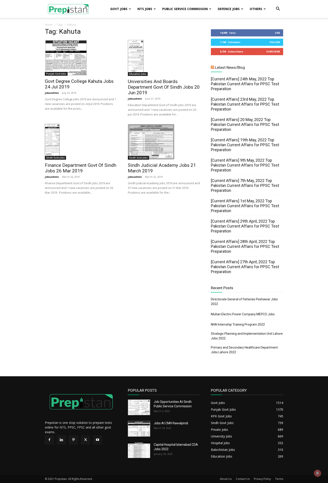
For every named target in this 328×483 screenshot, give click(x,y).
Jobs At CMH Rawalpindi (171, 423)
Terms (279, 479)
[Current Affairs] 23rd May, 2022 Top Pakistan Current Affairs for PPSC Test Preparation (245, 104)
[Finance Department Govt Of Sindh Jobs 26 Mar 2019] (81, 142)
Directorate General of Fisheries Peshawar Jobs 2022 (244, 301)
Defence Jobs (229, 9)
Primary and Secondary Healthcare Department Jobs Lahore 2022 (244, 350)
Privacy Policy (262, 479)
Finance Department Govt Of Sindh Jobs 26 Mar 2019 (80, 168)
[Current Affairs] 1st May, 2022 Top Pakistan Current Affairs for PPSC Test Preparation (245, 206)
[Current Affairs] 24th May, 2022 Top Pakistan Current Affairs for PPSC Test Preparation (245, 84)
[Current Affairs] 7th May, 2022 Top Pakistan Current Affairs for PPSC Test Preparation (245, 185)
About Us (226, 479)
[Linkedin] (61, 439)
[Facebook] (49, 439)
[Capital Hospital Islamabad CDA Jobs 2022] (139, 450)
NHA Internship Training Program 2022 (238, 324)
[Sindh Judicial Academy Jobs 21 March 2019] (164, 142)
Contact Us (243, 479)
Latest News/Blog (230, 67)
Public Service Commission (185, 9)
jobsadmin (52, 92)
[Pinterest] (73, 439)
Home (49, 25)
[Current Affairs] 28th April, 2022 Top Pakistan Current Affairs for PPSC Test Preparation (245, 246)
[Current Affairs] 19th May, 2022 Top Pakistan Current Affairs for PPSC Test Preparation (245, 145)
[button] (277, 9)
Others (256, 9)
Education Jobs (137, 73)
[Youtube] (97, 439)
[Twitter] (85, 439)
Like (277, 32)
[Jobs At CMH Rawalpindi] (139, 429)
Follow (275, 42)
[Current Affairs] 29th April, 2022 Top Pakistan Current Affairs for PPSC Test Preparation (245, 226)
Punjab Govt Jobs (56, 73)
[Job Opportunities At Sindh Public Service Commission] (139, 407)
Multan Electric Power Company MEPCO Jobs (243, 314)
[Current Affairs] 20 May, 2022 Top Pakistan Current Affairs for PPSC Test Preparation (245, 124)
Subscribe (273, 51)
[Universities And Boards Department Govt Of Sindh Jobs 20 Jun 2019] (164, 58)
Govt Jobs (118, 9)
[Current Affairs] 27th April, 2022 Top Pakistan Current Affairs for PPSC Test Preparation (245, 266)
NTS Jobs (144, 9)
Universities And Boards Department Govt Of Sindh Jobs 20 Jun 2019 (164, 87)
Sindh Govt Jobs (55, 157)
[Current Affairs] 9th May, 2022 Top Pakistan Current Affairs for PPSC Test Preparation (245, 165)
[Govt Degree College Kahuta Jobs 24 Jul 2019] (81, 58)
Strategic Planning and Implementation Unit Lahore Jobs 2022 (247, 336)
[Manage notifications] (317, 473)
